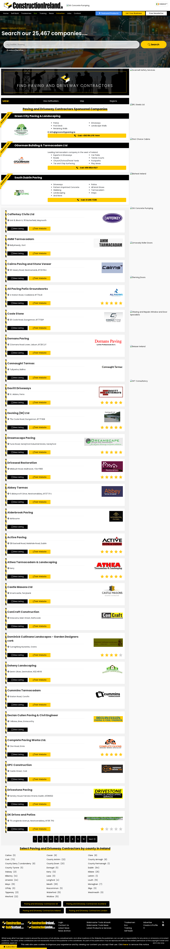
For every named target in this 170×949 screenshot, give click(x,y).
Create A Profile (150, 925)
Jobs (69, 13)
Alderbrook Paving (20, 512)
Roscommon (53, 888)
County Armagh (95, 859)
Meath (50, 884)
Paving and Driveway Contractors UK (41, 903)
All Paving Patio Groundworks (27, 289)
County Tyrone (12, 867)
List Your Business (134, 13)
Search (154, 44)
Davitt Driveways (19, 388)
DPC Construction (19, 765)
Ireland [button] (163, 4)
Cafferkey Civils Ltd (20, 214)
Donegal (50, 867)
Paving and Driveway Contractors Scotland (86, 903)
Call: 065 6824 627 (88, 167)
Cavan (50, 855)
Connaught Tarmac (21, 363)
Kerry (49, 871)
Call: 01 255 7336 (88, 200)
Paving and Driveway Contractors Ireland (42, 910)
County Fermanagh (97, 863)
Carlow (8, 855)
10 (84, 839)
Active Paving (16, 537)
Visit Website (40, 228)
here (125, 944)
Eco (35, 13)
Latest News (63, 928)
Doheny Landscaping (21, 665)
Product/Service (15, 50)
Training (43, 13)
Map (82, 101)
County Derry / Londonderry (18, 863)
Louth (90, 880)
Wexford (9, 896)
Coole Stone (15, 313)
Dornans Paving (18, 338)
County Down (53, 863)
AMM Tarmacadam (20, 239)
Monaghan (93, 884)
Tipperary (9, 892)
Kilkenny (9, 876)
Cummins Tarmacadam (24, 690)
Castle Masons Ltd (19, 587)
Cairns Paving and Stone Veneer (29, 264)
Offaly (8, 888)
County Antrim (53, 859)
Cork (7, 859)
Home (5, 13)
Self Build (15, 13)
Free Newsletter (156, 13)
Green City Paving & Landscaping (37, 116)
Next (91, 839)
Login (60, 922)
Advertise (60, 13)
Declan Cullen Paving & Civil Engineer (32, 715)
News (51, 13)
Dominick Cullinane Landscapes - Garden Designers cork (42, 639)
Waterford (51, 892)
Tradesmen (26, 13)
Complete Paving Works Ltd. (26, 740)
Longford (51, 880)
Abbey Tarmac (17, 487)
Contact (77, 13)
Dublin (91, 867)
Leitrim (91, 876)
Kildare (91, 871)
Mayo (7, 884)
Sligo (90, 888)
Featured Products (109, 13)
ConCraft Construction (23, 612)
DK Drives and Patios (21, 815)
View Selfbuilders (51, 101)
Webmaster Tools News (97, 925)
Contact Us (63, 925)
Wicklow (50, 896)
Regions (113, 101)
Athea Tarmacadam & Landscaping (32, 562)
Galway (8, 871)
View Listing (18, 228)
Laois (49, 876)
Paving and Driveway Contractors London (88, 910)
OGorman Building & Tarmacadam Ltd (40, 145)
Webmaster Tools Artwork (98, 922)
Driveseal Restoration (22, 463)
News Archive (64, 930)
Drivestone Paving (19, 790)
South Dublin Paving (28, 177)
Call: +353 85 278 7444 (88, 135)
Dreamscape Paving (21, 438)
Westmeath (93, 892)
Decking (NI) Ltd (18, 413)
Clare (90, 855)
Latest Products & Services (99, 928)
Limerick (9, 880)
